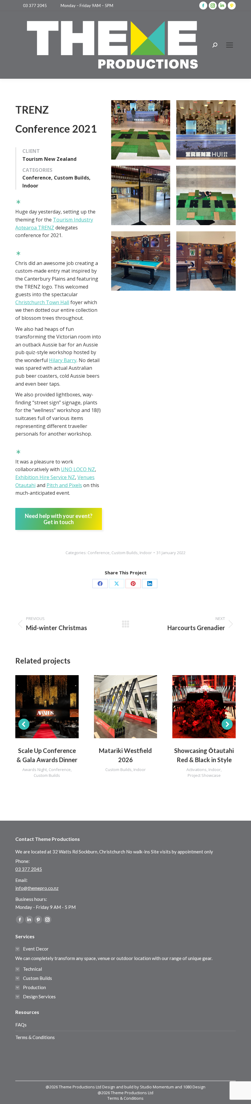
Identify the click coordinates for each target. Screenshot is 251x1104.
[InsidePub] (206, 261)
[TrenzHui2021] (206, 130)
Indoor (146, 552)
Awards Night (34, 769)
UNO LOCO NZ (78, 469)
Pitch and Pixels (64, 485)
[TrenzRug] (206, 195)
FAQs (21, 1024)
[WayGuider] (140, 195)
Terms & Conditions (35, 1037)
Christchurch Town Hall (42, 302)
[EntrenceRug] (140, 130)
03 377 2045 (35, 5)
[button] (23, 724)
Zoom (38, 706)
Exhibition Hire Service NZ (45, 477)
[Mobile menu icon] (229, 45)
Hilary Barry (63, 360)
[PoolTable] (140, 261)
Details (55, 706)
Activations (196, 769)
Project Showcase (204, 775)
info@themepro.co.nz (36, 888)
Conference (99, 552)
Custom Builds (124, 552)
